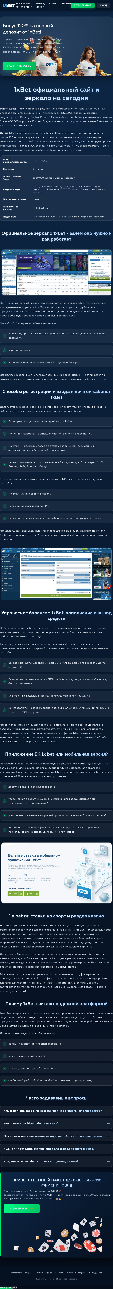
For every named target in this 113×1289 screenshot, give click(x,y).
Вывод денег (40, 5)
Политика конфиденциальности (49, 1273)
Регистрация (82, 5)
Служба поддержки (76, 1273)
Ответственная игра (21, 1273)
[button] (106, 1278)
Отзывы (66, 4)
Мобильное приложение (23, 5)
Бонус (53, 4)
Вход (103, 5)
